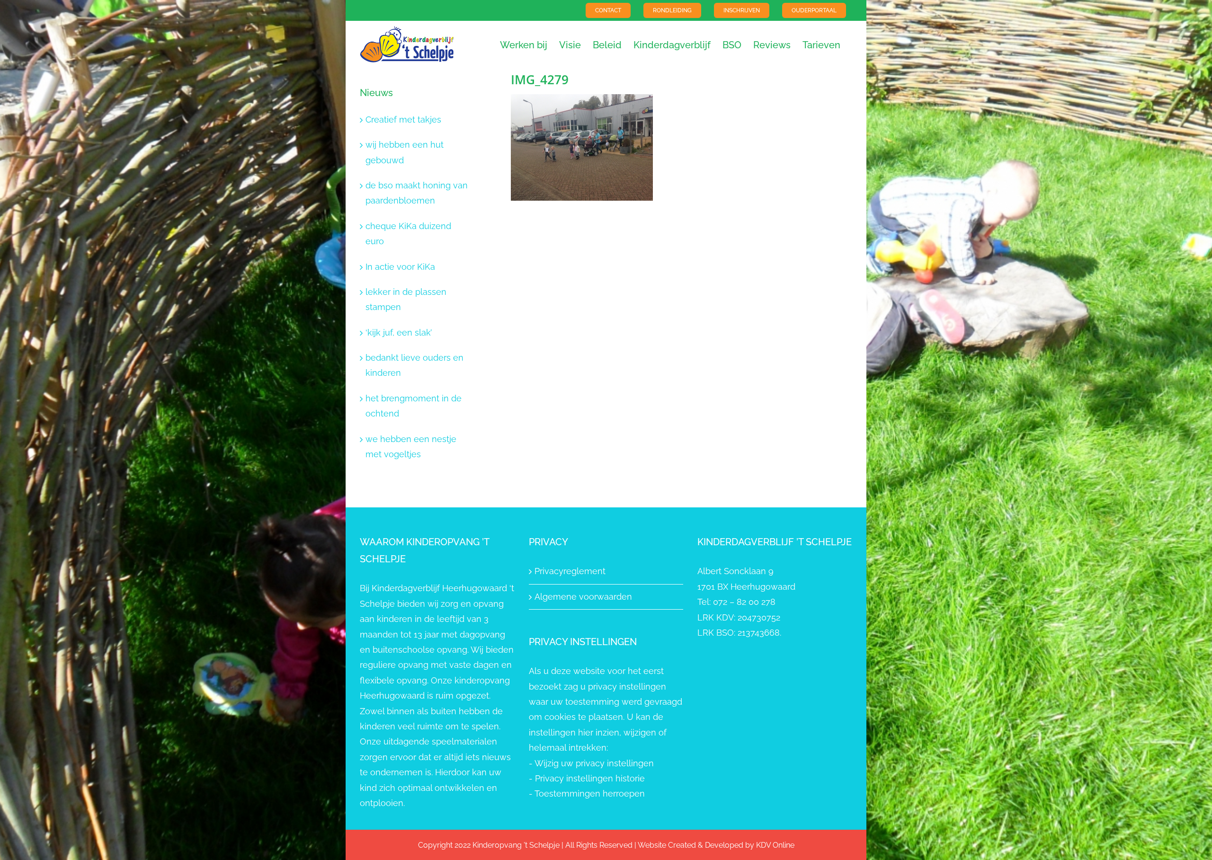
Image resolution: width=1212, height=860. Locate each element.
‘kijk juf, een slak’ (398, 332)
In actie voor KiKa (400, 267)
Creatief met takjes (403, 119)
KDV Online (775, 845)
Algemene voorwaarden (583, 597)
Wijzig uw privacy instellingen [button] (594, 763)
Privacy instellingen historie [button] (590, 778)
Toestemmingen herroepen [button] (590, 793)
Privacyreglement (570, 571)
